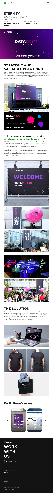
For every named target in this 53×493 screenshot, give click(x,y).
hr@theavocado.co (8, 474)
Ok (35, 485)
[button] (45, 420)
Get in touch (9, 461)
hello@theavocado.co (9, 470)
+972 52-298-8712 (8, 468)
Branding (27, 23)
